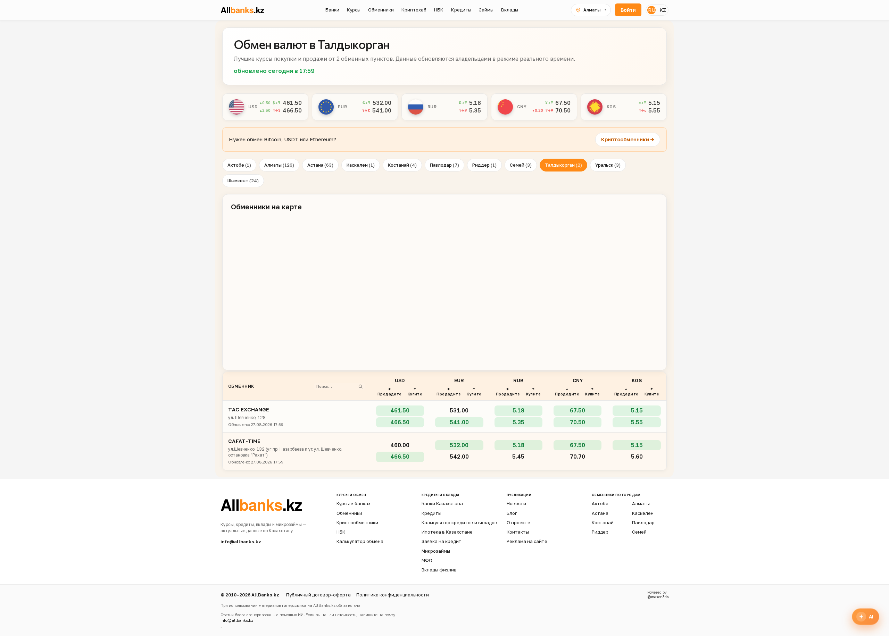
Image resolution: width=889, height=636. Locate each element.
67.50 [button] (563, 103)
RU (651, 10)
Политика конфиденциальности (392, 594)
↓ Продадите (389, 391)
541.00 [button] (381, 110)
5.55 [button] (654, 110)
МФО (427, 560)
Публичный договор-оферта (318, 594)
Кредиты (431, 513)
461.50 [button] (292, 103)
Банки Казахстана (442, 503)
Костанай (402, 165)
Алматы (279, 165)
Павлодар (444, 165)
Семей (521, 165)
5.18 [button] (475, 103)
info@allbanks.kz (241, 541)
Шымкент (243, 180)
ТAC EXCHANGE (248, 409)
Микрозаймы (436, 551)
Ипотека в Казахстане (447, 532)
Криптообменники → (627, 139)
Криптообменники (357, 522)
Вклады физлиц (439, 569)
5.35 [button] (475, 110)
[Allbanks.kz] (247, 10)
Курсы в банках (354, 503)
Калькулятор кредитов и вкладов (459, 522)
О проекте (518, 522)
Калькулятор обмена (360, 541)
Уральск (608, 165)
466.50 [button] (292, 110)
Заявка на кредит (442, 541)
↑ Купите (415, 391)
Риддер (484, 165)
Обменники (349, 513)
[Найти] (360, 386)
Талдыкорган (563, 165)
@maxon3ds (657, 597)
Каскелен (361, 165)
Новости (516, 503)
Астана (320, 165)
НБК (341, 532)
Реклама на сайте (527, 541)
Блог (512, 513)
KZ (662, 10)
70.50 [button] (563, 110)
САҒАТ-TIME (244, 441)
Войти (628, 10)
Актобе (239, 165)
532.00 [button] (382, 103)
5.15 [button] (654, 103)
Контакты (518, 532)
